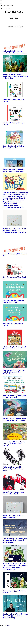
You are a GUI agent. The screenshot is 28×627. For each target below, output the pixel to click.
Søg (22, 26)
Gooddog (8, 625)
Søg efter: (2, 8)
